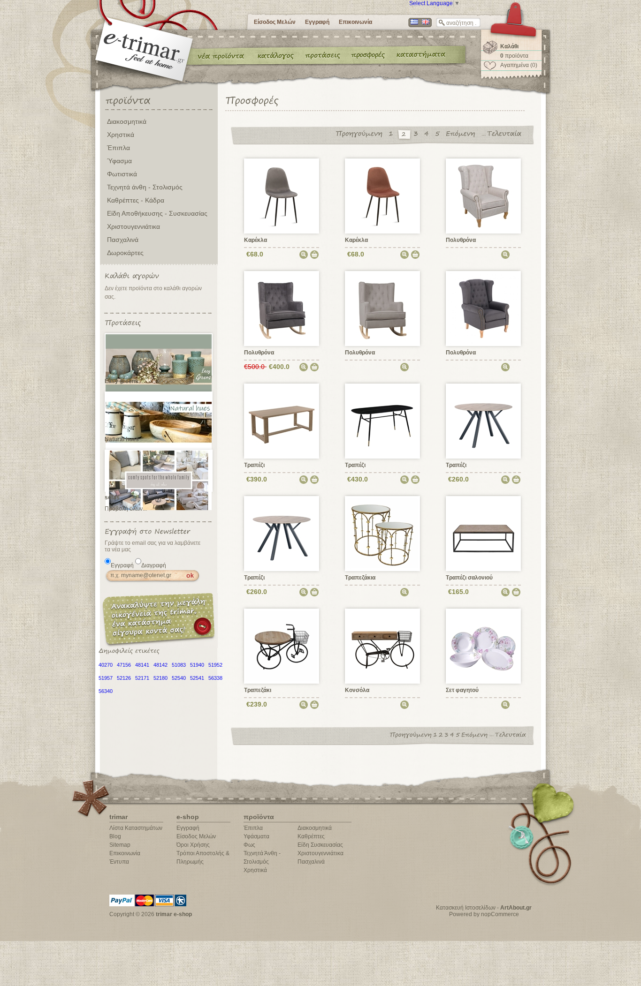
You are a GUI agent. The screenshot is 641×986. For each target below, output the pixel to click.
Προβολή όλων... (126, 508)
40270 (106, 665)
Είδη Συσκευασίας (320, 845)
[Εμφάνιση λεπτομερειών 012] (484, 195)
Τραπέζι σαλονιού (469, 577)
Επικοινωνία (355, 22)
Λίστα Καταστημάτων (135, 828)
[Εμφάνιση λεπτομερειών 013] (484, 308)
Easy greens (121, 381)
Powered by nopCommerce (484, 914)
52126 (124, 678)
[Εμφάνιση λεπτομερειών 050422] (383, 645)
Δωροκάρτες (125, 252)
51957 (106, 678)
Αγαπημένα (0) (518, 65)
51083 (179, 665)
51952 (215, 665)
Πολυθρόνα (461, 240)
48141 (142, 665)
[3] (418, 133)
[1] (393, 133)
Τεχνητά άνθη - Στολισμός (145, 187)
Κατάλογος (276, 55)
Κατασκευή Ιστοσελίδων (466, 907)
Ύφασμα (119, 161)
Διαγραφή (153, 565)
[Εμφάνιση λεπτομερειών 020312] (282, 420)
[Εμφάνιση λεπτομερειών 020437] (484, 420)
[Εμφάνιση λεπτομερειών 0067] (383, 195)
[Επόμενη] (463, 133)
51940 (197, 665)
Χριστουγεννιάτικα (133, 226)
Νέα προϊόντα (221, 55)
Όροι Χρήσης (193, 845)
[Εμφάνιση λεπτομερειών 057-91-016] (484, 645)
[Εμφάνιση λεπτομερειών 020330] (383, 420)
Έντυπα (369, 55)
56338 (215, 678)
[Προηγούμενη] (361, 133)
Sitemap (119, 845)
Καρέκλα (255, 240)
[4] (429, 133)
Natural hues (122, 439)
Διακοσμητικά (126, 121)
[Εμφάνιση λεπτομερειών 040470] (484, 533)
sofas (112, 497)
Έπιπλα (118, 147)
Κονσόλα (357, 690)
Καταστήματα (419, 55)
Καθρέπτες (311, 836)
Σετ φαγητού (462, 690)
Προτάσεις (324, 55)
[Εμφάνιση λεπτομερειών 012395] (282, 308)
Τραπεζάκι (257, 690)
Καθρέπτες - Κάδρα (135, 200)
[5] (439, 133)
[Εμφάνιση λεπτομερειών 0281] (383, 533)
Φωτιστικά (122, 174)
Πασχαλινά (122, 239)
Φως (249, 845)
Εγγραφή (317, 22)
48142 (160, 665)
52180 (160, 678)
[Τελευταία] (506, 133)
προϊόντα (514, 56)
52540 (179, 678)
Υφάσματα (256, 836)
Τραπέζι (254, 465)
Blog (115, 836)
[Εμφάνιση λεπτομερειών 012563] (383, 308)
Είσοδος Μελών (275, 22)
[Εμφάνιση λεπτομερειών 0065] (282, 195)
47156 (124, 665)
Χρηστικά (120, 134)
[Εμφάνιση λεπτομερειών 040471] (282, 645)
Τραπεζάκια (360, 577)
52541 (197, 678)
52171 (142, 678)
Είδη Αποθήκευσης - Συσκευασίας (157, 213)
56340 (106, 691)
